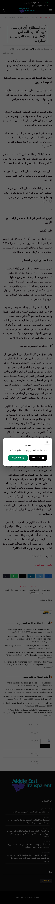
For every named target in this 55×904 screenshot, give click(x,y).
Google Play (16, 458)
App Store (36, 458)
